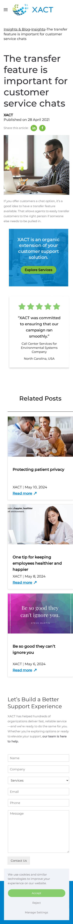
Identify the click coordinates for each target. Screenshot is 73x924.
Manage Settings (36, 912)
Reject (36, 903)
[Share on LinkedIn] (34, 128)
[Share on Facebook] (42, 128)
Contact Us (19, 860)
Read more (22, 493)
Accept (36, 893)
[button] (6, 9)
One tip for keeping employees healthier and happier (37, 563)
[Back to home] (36, 9)
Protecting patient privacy (38, 469)
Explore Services (38, 270)
